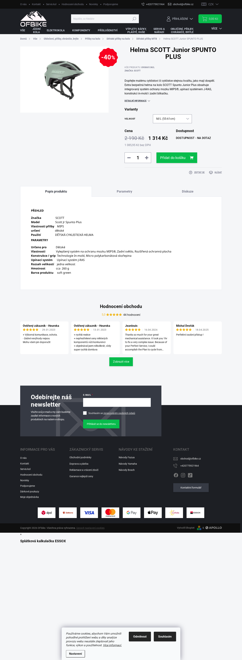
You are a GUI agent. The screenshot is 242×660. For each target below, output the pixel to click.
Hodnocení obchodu (73, 4)
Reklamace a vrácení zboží (83, 470)
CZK (211, 4)
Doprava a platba (78, 463)
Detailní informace (136, 101)
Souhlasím (165, 636)
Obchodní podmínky (80, 457)
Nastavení (75, 653)
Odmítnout (140, 636)
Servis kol (51, 4)
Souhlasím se (111, 413)
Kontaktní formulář (191, 487)
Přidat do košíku (172, 158)
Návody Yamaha (128, 463)
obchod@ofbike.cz (190, 458)
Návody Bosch (127, 470)
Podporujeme (110, 4)
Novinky (93, 4)
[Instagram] (183, 474)
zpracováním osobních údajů (119, 413)
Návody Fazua (127, 457)
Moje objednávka (29, 497)
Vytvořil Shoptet (186, 527)
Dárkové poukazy (29, 491)
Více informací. (112, 645)
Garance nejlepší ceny (81, 476)
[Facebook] (176, 474)
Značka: (132, 70)
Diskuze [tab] (187, 191)
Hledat (134, 18)
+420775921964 (189, 465)
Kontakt (36, 4)
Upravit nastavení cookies (90, 528)
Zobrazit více (121, 361)
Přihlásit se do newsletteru (101, 424)
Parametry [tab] (124, 191)
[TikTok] (190, 474)
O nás (23, 4)
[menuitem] (24, 30)
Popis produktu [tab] (56, 191)
